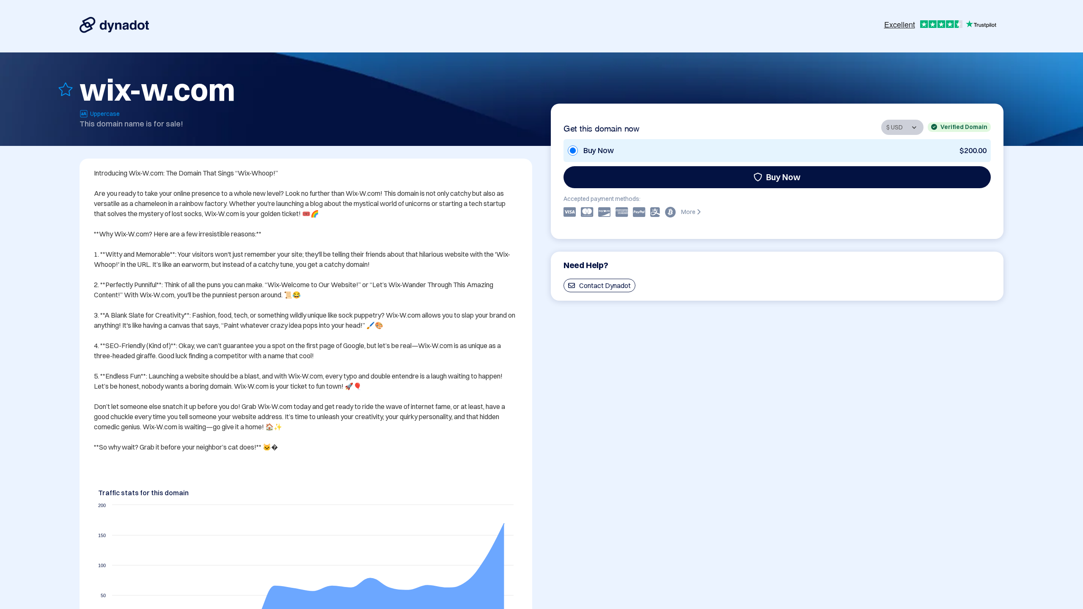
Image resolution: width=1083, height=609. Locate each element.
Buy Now (783, 177)
